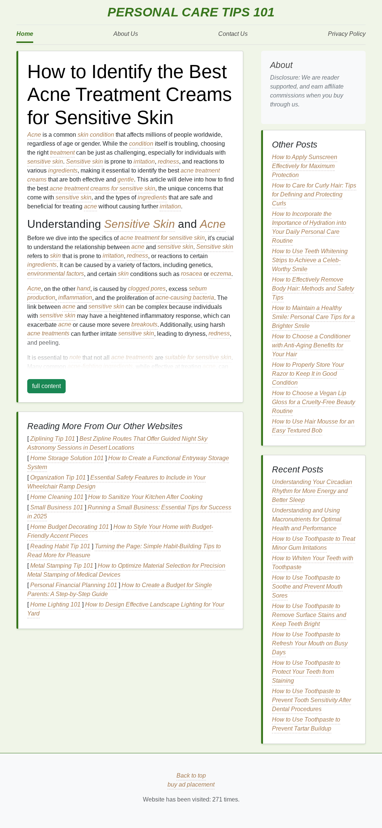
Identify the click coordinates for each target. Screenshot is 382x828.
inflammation (75, 298)
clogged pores (147, 289)
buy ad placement (191, 784)
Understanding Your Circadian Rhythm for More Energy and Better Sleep (312, 491)
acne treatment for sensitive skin (162, 238)
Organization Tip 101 (58, 477)
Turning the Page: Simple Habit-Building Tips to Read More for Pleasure (124, 550)
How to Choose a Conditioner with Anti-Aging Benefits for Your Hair (311, 345)
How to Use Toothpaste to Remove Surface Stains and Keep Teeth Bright (309, 615)
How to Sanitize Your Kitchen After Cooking (145, 497)
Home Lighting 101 (55, 604)
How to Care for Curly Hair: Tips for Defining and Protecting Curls (314, 194)
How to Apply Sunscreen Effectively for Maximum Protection (304, 166)
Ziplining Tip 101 (52, 438)
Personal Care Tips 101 (191, 12)
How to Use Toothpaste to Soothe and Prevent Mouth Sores (307, 586)
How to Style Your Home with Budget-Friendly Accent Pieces (120, 531)
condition (102, 134)
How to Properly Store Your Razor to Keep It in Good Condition (308, 374)
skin (83, 134)
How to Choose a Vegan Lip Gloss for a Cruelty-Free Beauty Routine (313, 402)
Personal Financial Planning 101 (73, 585)
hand (83, 289)
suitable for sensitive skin (198, 357)
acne (90, 206)
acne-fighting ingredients (100, 366)
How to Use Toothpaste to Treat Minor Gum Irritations (313, 543)
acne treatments (48, 334)
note (75, 357)
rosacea (191, 274)
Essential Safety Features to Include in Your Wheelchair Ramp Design (116, 482)
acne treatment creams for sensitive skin (102, 188)
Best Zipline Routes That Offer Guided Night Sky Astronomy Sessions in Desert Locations (117, 443)
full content (46, 386)
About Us (125, 34)
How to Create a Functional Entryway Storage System (128, 462)
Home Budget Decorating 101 (69, 527)
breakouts (144, 325)
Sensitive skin (84, 161)
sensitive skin (45, 161)
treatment (62, 152)
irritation (144, 161)
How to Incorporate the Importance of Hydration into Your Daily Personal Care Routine (309, 227)
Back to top (191, 775)
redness (168, 161)
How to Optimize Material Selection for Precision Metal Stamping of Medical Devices (126, 570)
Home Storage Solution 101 (67, 458)
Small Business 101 (56, 507)
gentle (126, 179)
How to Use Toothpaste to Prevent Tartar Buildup (306, 724)
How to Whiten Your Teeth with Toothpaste (312, 562)
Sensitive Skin (139, 223)
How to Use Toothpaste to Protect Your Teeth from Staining (306, 672)
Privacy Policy (347, 34)
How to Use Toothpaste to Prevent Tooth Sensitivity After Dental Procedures (311, 700)
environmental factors (55, 274)
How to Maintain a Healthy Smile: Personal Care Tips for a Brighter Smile (313, 317)
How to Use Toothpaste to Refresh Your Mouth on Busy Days (310, 643)
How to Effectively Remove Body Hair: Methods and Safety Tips (313, 288)
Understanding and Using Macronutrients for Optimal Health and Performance (306, 519)
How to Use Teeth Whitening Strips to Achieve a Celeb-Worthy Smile (310, 260)
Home (24, 34)
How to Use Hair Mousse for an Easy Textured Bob (313, 426)
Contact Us (233, 34)
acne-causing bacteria (185, 298)
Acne (34, 134)
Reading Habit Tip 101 (60, 546)
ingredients (63, 170)
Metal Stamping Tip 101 (61, 565)
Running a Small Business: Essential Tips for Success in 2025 (129, 512)
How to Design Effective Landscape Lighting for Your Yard (125, 609)
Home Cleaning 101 (57, 497)
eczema (220, 274)
